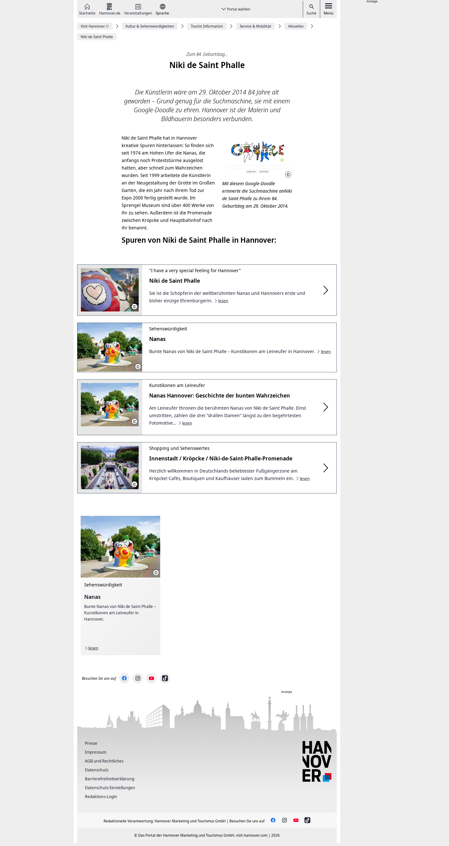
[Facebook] (124, 678)
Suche (311, 13)
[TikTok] (165, 678)
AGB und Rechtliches (104, 761)
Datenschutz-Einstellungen (110, 787)
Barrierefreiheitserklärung (109, 779)
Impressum (95, 752)
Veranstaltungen (138, 13)
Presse (91, 743)
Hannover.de (109, 13)
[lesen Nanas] (120, 585)
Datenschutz (97, 770)
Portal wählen (238, 9)
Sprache (162, 13)
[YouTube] (151, 678)
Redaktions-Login (101, 796)
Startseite (87, 13)
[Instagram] (138, 678)
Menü (328, 13)
